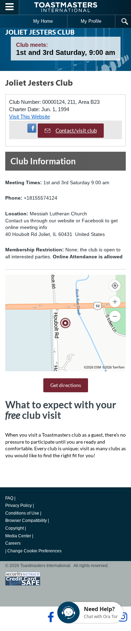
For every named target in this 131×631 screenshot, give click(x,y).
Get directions (65, 385)
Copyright (14, 528)
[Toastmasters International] (65, 7)
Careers (13, 543)
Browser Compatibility (26, 520)
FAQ (9, 498)
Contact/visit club (76, 130)
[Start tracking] (115, 285)
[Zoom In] (115, 301)
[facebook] (50, 617)
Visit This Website (29, 117)
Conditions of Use (22, 513)
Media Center (18, 535)
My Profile (91, 21)
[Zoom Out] (115, 316)
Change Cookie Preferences (34, 550)
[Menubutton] (9, 7)
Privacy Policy (18, 505)
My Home (43, 21)
